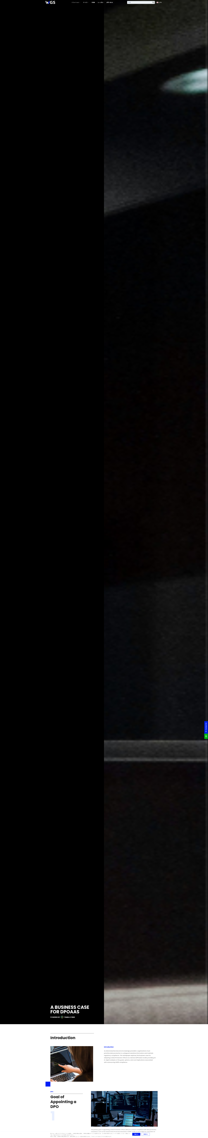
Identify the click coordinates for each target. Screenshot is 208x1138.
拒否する (146, 1134)
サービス (85, 2)
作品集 (93, 2)
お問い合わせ (109, 2)
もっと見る (100, 2)
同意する (136, 1134)
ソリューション (75, 2)
